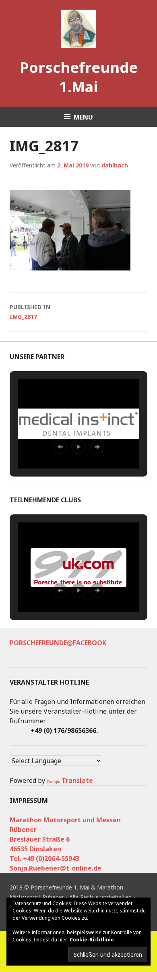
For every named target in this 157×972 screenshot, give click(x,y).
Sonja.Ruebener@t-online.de (55, 868)
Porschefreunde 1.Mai (79, 77)
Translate (77, 780)
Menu (83, 117)
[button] (60, 447)
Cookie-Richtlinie (92, 939)
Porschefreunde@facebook (58, 642)
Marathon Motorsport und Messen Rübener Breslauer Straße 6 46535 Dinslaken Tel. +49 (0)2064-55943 (65, 839)
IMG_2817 (30, 311)
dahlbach (114, 165)
